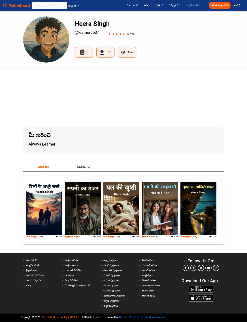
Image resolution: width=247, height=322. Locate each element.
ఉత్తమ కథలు (71, 260)
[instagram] (193, 268)
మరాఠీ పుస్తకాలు (111, 275)
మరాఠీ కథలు (148, 270)
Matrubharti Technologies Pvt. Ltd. (62, 317)
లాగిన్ (237, 5)
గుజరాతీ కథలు (149, 265)
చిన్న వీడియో (71, 280)
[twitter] (201, 268)
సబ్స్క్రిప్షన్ (174, 5)
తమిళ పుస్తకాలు (111, 280)
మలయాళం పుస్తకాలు (114, 295)
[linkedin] (216, 268)
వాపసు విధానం (33, 280)
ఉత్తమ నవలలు (72, 265)
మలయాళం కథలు (151, 285)
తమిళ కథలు (148, 290)
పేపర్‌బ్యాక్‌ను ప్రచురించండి (78, 285)
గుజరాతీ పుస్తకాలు (112, 270)
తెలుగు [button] (72, 5)
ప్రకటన (159, 5)
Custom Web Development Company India (142, 317)
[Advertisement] (123, 97)
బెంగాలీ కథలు (149, 280)
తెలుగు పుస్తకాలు (111, 285)
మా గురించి (132, 5)
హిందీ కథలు (148, 260)
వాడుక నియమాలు (35, 275)
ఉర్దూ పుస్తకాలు (110, 305)
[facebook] (186, 268)
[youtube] (208, 268)
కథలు (147, 5)
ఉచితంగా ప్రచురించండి (221, 5)
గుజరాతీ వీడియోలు (74, 270)
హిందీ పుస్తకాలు (111, 265)
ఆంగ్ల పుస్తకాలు (110, 260)
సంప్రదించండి (193, 5)
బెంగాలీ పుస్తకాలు (112, 290)
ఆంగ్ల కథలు (147, 275)
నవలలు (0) (83, 167)
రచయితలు (70, 275)
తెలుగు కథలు (148, 295)
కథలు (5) (43, 167)
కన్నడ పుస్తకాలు (111, 300)
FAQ (28, 285)
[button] (63, 5)
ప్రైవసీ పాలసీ (32, 270)
